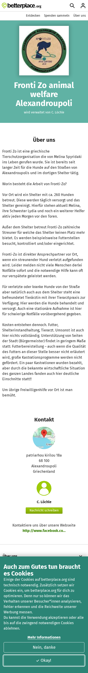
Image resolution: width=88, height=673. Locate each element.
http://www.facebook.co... (44, 531)
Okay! (46, 660)
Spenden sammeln (56, 16)
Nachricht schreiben (44, 510)
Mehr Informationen (44, 637)
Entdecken (33, 16)
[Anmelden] (83, 5)
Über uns (79, 16)
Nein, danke (44, 647)
